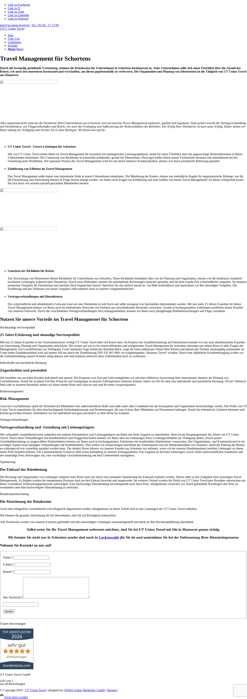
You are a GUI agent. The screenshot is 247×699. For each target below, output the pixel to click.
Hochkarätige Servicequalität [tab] (17, 327)
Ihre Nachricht (13, 597)
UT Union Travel (35, 690)
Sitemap (112, 690)
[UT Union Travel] (12, 28)
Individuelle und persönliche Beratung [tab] (23, 362)
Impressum (142, 690)
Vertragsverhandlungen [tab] (14, 419)
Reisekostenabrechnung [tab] (14, 494)
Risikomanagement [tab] (11, 391)
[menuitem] (127, 35)
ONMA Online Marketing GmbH (84, 690)
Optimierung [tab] (7, 462)
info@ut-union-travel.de (15, 25)
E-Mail (8, 564)
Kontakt (156, 690)
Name (8, 557)
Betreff (8, 571)
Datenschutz (126, 690)
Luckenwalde (109, 537)
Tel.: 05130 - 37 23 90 (45, 25)
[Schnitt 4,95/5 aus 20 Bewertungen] (16, 668)
